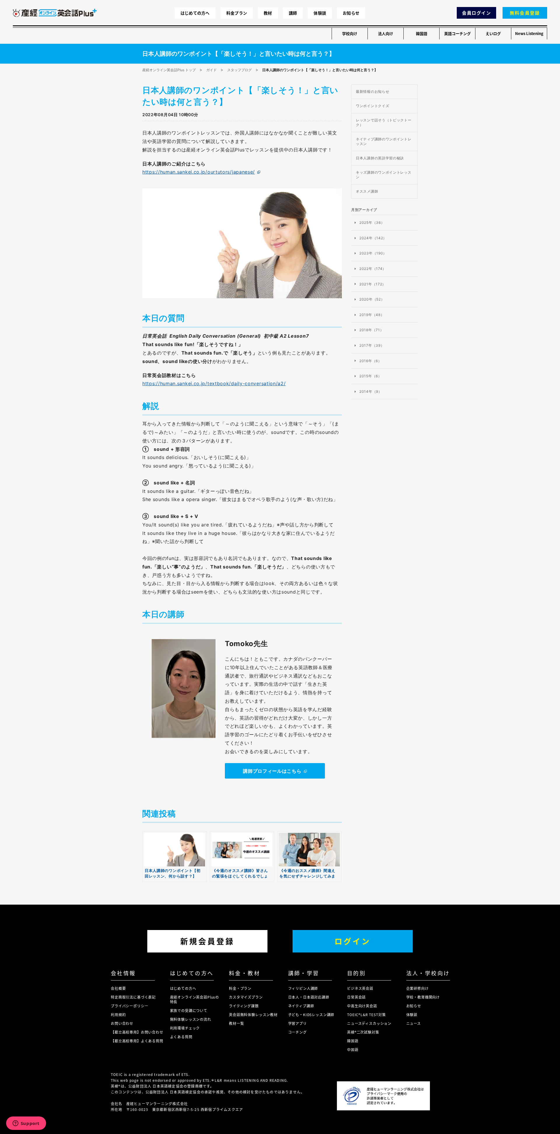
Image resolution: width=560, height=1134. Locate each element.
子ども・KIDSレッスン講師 (311, 1014)
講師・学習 (303, 973)
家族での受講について (188, 1010)
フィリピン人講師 (303, 988)
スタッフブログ (239, 70)
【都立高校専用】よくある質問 (137, 1040)
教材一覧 (236, 1023)
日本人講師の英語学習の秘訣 (380, 158)
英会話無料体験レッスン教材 (253, 1014)
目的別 (356, 973)
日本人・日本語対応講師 (308, 997)
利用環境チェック (185, 1027)
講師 (293, 13)
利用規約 (118, 1014)
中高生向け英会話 (362, 1005)
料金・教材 (244, 973)
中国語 (352, 1049)
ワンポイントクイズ (372, 106)
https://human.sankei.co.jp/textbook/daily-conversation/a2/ (214, 383)
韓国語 (421, 33)
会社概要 (118, 988)
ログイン (353, 941)
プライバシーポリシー (129, 1005)
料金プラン (236, 13)
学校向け (349, 33)
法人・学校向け (428, 973)
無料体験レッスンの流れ (190, 1019)
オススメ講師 (367, 191)
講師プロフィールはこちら (272, 771)
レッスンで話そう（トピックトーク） (384, 122)
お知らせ (351, 13)
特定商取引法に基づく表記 (133, 997)
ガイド (211, 70)
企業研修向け (417, 988)
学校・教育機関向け (423, 997)
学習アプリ (297, 1023)
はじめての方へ (195, 13)
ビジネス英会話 (360, 988)
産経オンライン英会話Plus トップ (169, 70)
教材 (268, 13)
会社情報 (123, 973)
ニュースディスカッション (369, 1023)
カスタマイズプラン (246, 997)
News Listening (529, 33)
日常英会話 (356, 997)
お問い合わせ (122, 1023)
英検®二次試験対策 (363, 1032)
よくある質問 (181, 1036)
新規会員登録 (207, 941)
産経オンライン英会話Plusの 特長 (194, 999)
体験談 (320, 13)
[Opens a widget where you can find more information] (26, 1123)
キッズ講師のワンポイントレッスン (384, 174)
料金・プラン (240, 988)
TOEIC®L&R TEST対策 (366, 1014)
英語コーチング (457, 33)
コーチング (297, 1032)
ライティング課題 (244, 1005)
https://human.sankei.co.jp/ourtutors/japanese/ (198, 172)
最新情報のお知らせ (372, 91)
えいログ (493, 33)
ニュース (413, 1023)
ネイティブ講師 (301, 1005)
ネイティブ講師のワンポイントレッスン (384, 141)
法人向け (385, 33)
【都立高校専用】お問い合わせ (137, 1032)
